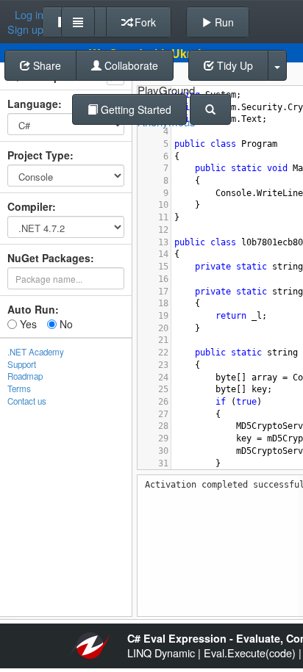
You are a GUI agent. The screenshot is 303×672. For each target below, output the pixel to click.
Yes (27, 324)
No (65, 324)
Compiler (29, 206)
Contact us (26, 401)
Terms (19, 388)
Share (45, 65)
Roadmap (25, 376)
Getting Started (134, 109)
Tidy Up (233, 65)
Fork (144, 22)
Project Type (38, 155)
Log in (29, 14)
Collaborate (129, 65)
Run (223, 22)
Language (32, 103)
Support (21, 364)
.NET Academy (35, 352)
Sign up (25, 29)
